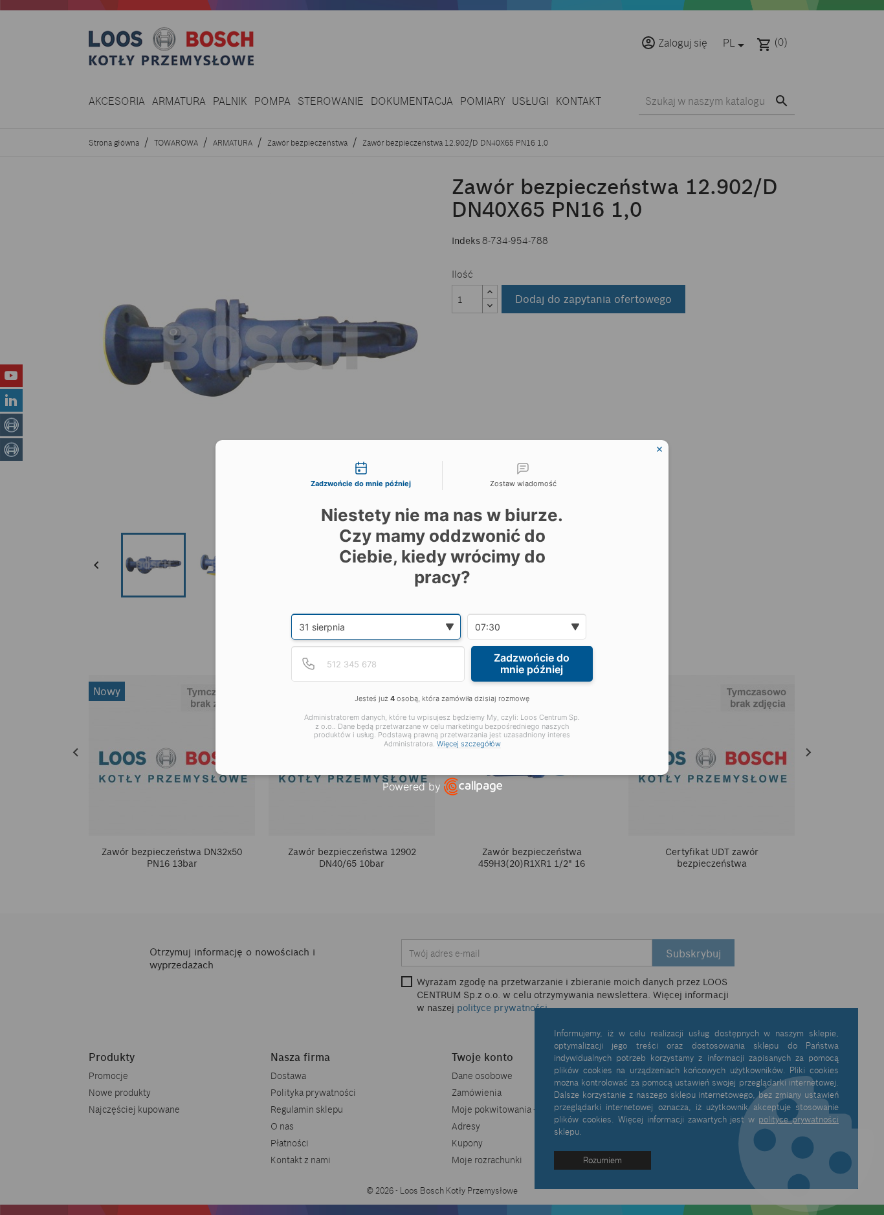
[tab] (361, 476)
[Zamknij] (659, 449)
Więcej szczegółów (469, 744)
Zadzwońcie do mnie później (531, 663)
